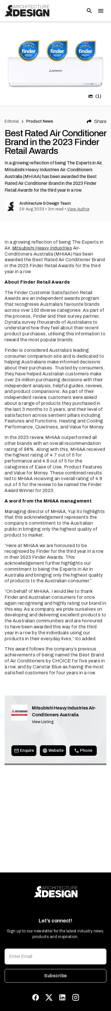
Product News (39, 121)
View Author (78, 209)
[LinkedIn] (62, 997)
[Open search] (89, 10)
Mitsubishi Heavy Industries (42, 248)
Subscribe (55, 975)
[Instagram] (76, 997)
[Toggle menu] (100, 10)
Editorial (12, 121)
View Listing (43, 722)
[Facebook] (36, 997)
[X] (49, 997)
